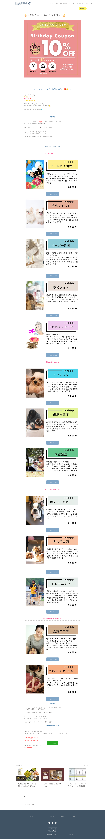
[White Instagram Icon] (56, 823)
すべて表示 (86, 765)
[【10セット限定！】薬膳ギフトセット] (52, 774)
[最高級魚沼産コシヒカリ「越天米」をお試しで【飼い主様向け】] (27, 774)
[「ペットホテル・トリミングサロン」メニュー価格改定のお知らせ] (77, 774)
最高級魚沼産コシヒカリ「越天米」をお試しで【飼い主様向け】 (27, 785)
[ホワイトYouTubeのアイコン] (53, 823)
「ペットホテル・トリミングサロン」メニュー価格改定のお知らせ (77, 785)
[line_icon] (49, 823)
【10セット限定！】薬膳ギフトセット (52, 785)
